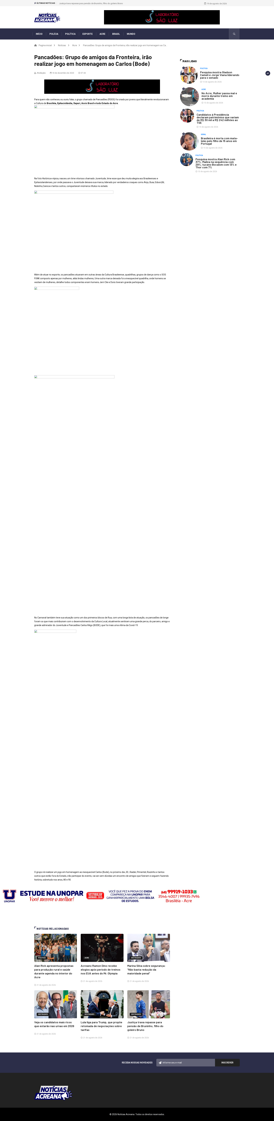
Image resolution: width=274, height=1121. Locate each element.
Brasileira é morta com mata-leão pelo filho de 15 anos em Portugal (219, 140)
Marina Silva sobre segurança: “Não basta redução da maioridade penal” (146, 969)
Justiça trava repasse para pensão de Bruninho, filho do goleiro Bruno (91, 3)
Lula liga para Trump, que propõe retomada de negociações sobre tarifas (101, 1026)
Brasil (116, 34)
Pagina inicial (45, 45)
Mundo (131, 34)
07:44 (83, 73)
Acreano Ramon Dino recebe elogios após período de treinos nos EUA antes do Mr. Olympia (100, 969)
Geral (203, 134)
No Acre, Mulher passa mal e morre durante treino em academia (219, 95)
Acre (102, 34)
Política (70, 34)
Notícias (62, 45)
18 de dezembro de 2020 (63, 73)
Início (39, 34)
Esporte (87, 34)
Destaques (136, 958)
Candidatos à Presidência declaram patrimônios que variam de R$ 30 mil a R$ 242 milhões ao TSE (218, 118)
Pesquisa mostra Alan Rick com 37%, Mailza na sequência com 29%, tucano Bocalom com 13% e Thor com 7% (216, 163)
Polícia (53, 34)
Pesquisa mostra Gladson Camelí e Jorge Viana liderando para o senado (219, 74)
